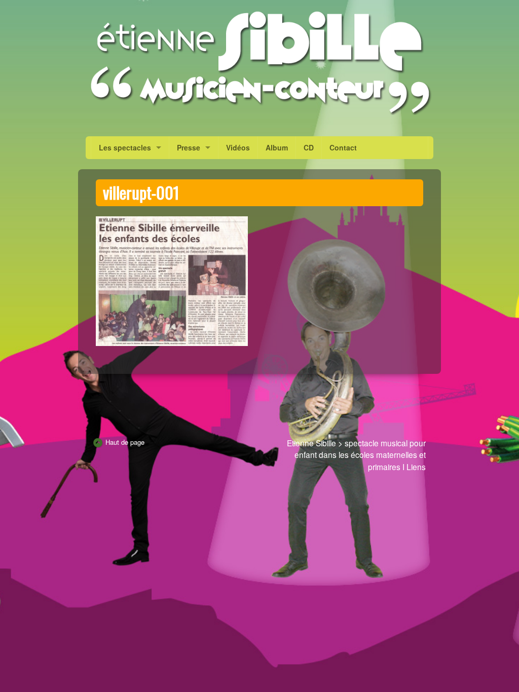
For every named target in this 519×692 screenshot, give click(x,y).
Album (277, 147)
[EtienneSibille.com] (260, 62)
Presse (188, 147)
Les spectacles (125, 147)
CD (309, 147)
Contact (343, 147)
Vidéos (238, 147)
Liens (416, 466)
